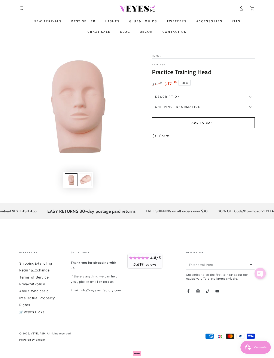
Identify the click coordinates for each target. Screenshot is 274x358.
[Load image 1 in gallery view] (71, 179)
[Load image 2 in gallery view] (85, 179)
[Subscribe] (252, 264)
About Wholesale (34, 291)
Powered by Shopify (32, 339)
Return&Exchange (34, 270)
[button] (21, 8)
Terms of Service (34, 277)
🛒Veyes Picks (31, 312)
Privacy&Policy (32, 284)
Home (155, 55)
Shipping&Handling (35, 263)
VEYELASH (158, 64)
